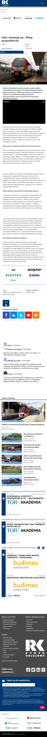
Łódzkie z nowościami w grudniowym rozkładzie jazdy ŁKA (23, 425)
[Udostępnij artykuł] (13, 316)
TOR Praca (6, 628)
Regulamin (29, 628)
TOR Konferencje (31, 622)
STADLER (6, 646)
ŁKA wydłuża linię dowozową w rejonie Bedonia (31, 480)
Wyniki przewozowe (9, 644)
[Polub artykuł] (6, 316)
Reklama (29, 626)
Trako (5, 653)
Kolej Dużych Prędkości (10, 642)
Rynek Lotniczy (8, 626)
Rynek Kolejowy (8, 620)
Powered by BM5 (21, 734)
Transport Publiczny (9, 624)
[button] (39, 551)
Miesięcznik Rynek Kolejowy (35, 631)
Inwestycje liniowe (9, 640)
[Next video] (12, 121)
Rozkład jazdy (7, 638)
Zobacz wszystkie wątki (9, 661)
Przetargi (6, 657)
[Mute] (18, 121)
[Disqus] (24, 368)
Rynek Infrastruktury (10, 622)
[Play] (6, 121)
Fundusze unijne (8, 655)
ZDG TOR (29, 620)
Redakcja (29, 624)
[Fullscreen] (42, 121)
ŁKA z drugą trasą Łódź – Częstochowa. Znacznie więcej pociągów (32, 469)
